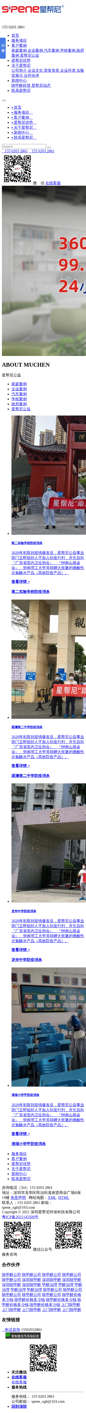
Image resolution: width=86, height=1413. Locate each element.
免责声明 (18, 1198)
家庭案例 (19, 50)
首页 (15, 35)
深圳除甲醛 (31, 1280)
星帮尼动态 (41, 85)
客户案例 (19, 45)
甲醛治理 (49, 1285)
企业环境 (67, 70)
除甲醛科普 (21, 85)
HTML (63, 1198)
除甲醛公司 (11, 1275)
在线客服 (53, 183)
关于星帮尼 (21, 65)
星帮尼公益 (29, 55)
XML (52, 1198)
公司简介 (19, 70)
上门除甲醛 (70, 1305)
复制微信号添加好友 (24, 1336)
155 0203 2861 (15, 151)
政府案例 (19, 404)
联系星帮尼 (21, 90)
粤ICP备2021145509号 (20, 1217)
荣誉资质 (51, 70)
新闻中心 (19, 80)
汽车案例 (51, 50)
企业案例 (35, 50)
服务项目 (19, 40)
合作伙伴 (31, 75)
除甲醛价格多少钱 (29, 1300)
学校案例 (67, 50)
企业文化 (35, 70)
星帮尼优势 (21, 60)
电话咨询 (11, 1330)
